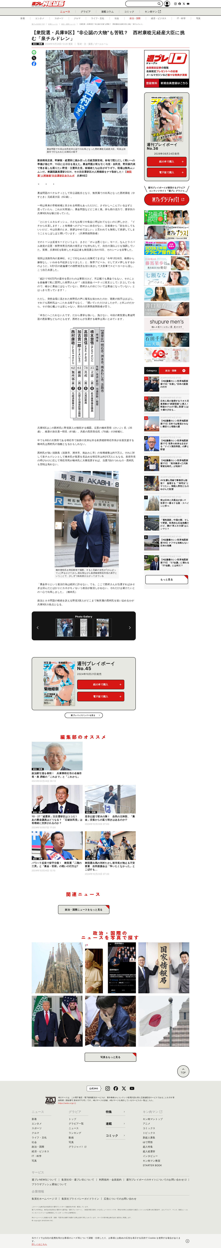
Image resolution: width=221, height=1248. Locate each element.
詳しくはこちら (39, 1244)
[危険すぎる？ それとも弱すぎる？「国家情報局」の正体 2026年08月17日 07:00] (163, 967)
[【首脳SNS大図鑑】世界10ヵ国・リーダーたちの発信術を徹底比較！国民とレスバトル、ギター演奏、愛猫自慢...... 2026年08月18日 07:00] (110, 967)
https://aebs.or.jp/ (67, 1103)
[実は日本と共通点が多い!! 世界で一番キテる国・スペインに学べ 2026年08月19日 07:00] (57, 967)
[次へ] (130, 628)
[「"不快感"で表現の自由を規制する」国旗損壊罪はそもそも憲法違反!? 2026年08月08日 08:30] (163, 1021)
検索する (159, 3)
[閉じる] (187, 1241)
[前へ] (37, 628)
